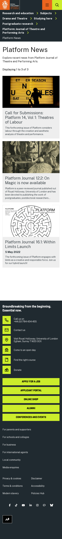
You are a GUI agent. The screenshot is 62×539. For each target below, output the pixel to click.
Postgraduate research (17, 23)
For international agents (15, 452)
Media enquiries (10, 467)
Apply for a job (31, 381)
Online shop (31, 399)
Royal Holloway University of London (10, 5)
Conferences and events (31, 417)
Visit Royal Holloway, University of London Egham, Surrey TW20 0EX (36, 340)
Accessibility (37, 486)
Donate (17, 370)
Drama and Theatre (14, 18)
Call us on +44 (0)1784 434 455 (25, 320)
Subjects (46, 13)
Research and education (18, 13)
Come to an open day (25, 350)
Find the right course (25, 360)
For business (9, 444)
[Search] (57, 5)
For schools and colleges (15, 437)
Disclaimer (36, 478)
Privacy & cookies (11, 478)
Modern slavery (10, 493)
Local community (11, 460)
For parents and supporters (16, 429)
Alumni (31, 408)
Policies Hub (37, 493)
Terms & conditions (12, 486)
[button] (10, 505)
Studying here (43, 18)
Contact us (19, 330)
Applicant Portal (31, 390)
